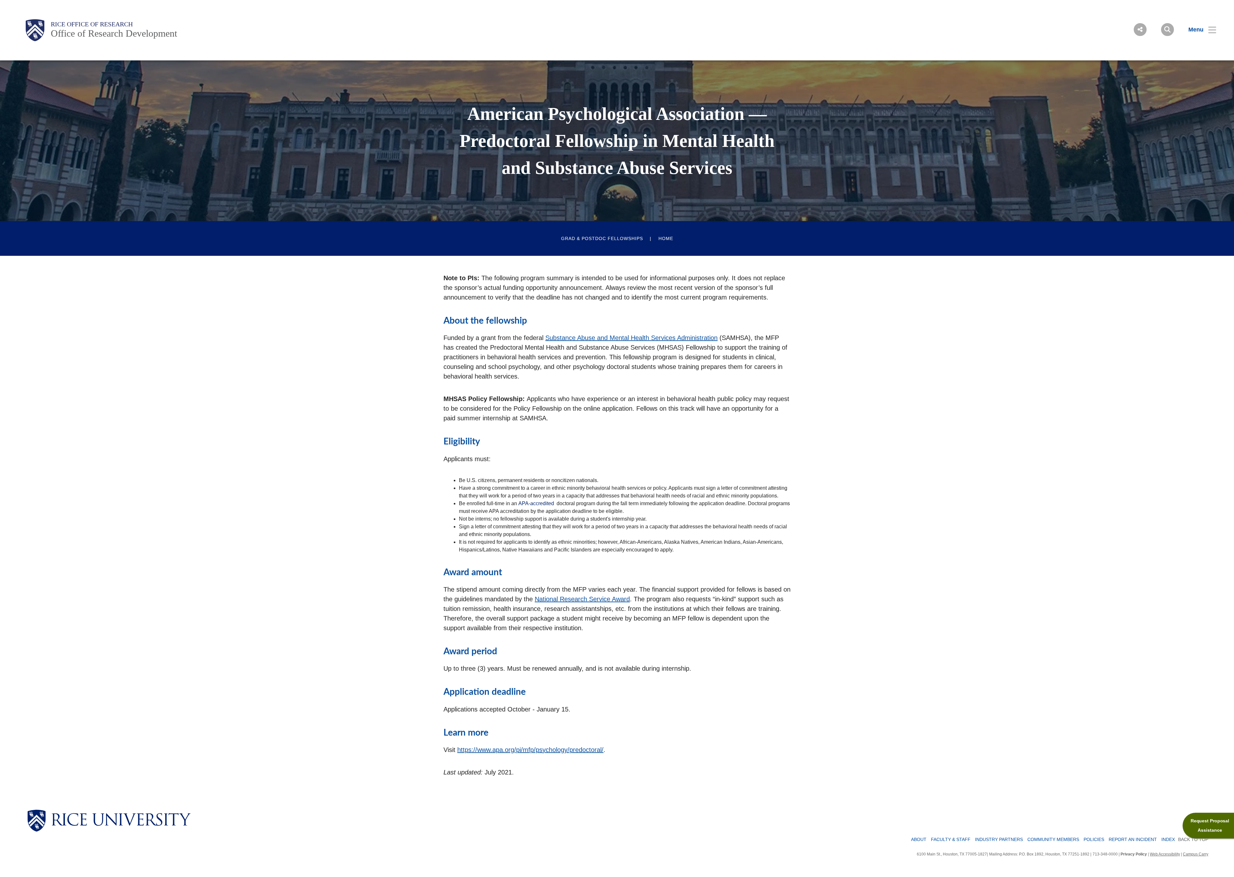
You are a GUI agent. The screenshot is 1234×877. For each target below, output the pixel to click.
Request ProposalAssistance (1210, 825)
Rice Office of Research (92, 24)
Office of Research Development (114, 33)
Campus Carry (1195, 854)
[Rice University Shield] (35, 30)
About (918, 839)
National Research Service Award (582, 599)
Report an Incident (1133, 839)
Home (665, 238)
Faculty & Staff (950, 839)
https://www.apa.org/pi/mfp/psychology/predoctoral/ (530, 749)
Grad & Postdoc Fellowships (602, 238)
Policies (1094, 839)
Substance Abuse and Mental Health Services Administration (631, 337)
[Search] (1167, 29)
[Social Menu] (1140, 29)
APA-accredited (536, 503)
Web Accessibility (1165, 854)
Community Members (1053, 839)
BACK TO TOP (1193, 839)
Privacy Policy (1134, 854)
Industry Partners (999, 839)
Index (1168, 839)
